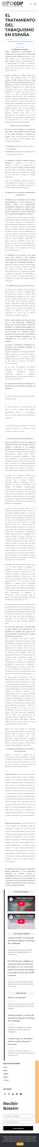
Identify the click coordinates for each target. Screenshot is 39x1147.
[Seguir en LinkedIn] (12, 1094)
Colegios (5, 1074)
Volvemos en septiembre (17, 997)
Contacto (6, 1080)
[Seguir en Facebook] (4, 1094)
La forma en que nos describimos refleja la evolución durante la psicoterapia (20, 1041)
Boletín (5, 1070)
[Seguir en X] (8, 1094)
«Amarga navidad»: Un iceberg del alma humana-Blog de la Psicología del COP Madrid (21, 941)
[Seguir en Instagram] (16, 1094)
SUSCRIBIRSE (18, 1128)
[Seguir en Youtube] (20, 1094)
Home (5, 1067)
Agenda (5, 1077)
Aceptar (20, 1144)
